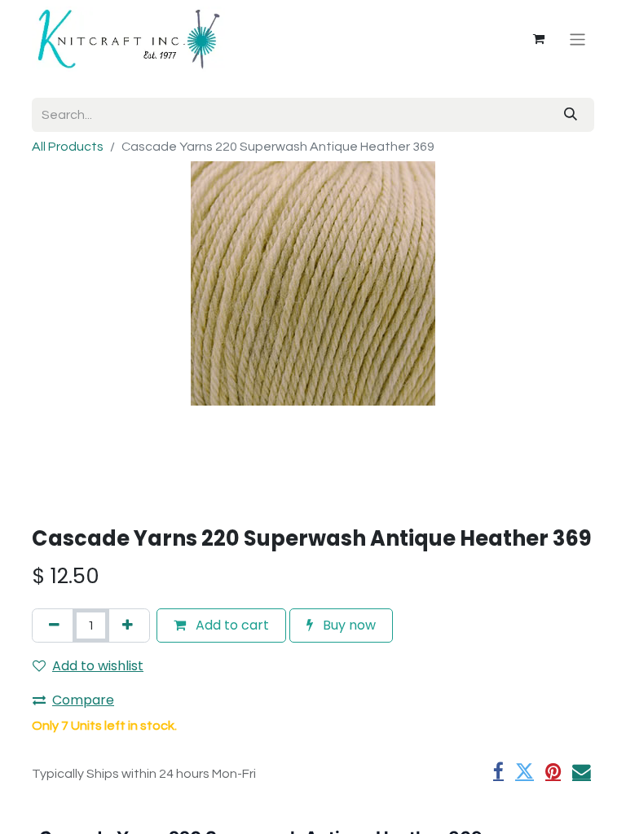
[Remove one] (54, 625)
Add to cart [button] (230, 625)
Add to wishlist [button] (97, 665)
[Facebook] (498, 771)
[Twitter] (524, 771)
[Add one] (127, 625)
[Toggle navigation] (577, 38)
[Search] (570, 115)
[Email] (581, 771)
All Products (68, 146)
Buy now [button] (348, 625)
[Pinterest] (553, 771)
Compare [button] (83, 700)
